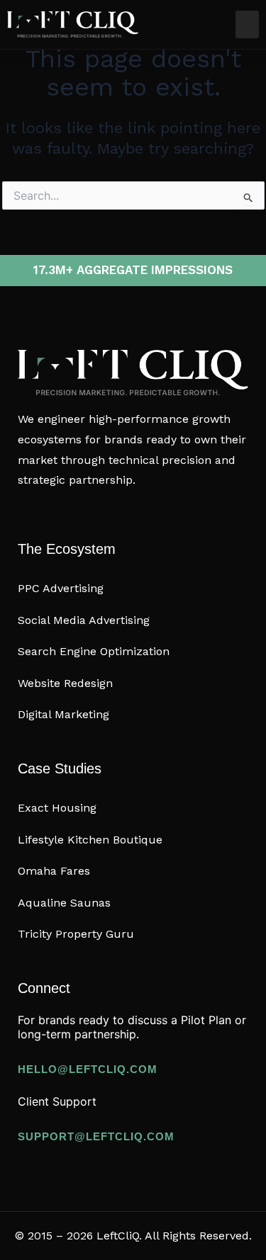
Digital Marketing (63, 714)
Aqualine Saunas (64, 902)
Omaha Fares (54, 871)
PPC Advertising (61, 588)
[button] (247, 24)
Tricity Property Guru (76, 934)
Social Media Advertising (84, 620)
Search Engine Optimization (94, 651)
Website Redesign (65, 683)
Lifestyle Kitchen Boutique (90, 839)
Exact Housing (57, 808)
